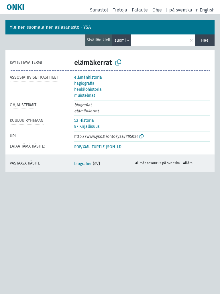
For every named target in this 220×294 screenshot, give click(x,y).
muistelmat (84, 95)
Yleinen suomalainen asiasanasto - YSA (50, 27)
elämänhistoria (88, 77)
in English (205, 10)
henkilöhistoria (88, 89)
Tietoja (120, 10)
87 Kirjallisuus (87, 126)
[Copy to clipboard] (118, 62)
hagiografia (84, 83)
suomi (120, 40)
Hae (205, 40)
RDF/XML (82, 146)
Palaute (140, 10)
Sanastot (99, 10)
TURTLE (98, 146)
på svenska (180, 10)
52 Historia (84, 120)
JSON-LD (113, 146)
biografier (83, 163)
